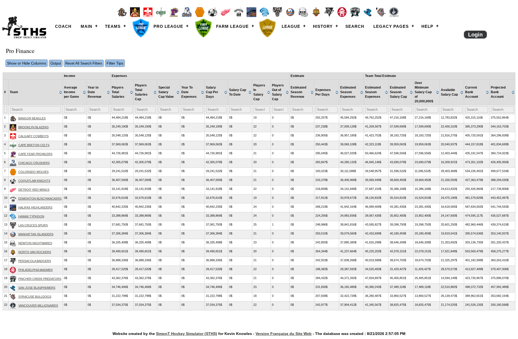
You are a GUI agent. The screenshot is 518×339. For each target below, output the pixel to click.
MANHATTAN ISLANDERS (35, 234)
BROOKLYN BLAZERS (33, 127)
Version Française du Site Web (283, 333)
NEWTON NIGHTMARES (35, 243)
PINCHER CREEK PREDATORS (39, 278)
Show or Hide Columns (26, 63)
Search (354, 26)
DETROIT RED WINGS (33, 189)
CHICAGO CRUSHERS (34, 163)
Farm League (232, 26)
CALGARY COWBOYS (33, 136)
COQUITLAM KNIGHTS (34, 180)
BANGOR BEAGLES (32, 118)
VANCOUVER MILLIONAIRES (38, 305)
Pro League (168, 26)
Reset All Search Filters (83, 63)
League (291, 26)
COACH (63, 26)
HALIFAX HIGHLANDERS (35, 207)
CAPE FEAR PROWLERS (35, 154)
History (323, 26)
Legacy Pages (391, 26)
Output (55, 63)
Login (475, 35)
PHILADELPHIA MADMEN (35, 269)
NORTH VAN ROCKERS (34, 252)
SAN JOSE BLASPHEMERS (36, 287)
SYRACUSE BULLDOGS (34, 296)
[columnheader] (36, 92)
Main (86, 26)
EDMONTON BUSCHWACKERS (40, 198)
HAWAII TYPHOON (31, 216)
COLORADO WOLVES (33, 171)
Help (427, 26)
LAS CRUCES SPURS (33, 225)
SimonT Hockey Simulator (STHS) (186, 333)
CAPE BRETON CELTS (33, 145)
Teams (113, 26)
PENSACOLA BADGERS (34, 261)
